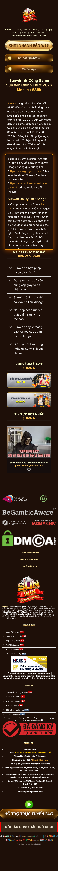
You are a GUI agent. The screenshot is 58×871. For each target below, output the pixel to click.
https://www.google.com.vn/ (26, 171)
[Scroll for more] (29, 470)
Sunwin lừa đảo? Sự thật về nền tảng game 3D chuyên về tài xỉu (29, 464)
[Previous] (7, 449)
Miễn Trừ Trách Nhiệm (29, 559)
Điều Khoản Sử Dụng (30, 553)
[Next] (50, 449)
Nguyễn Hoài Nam (40, 760)
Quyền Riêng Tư (30, 566)
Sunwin (11, 103)
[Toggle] (10, 268)
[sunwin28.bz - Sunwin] (29, 13)
